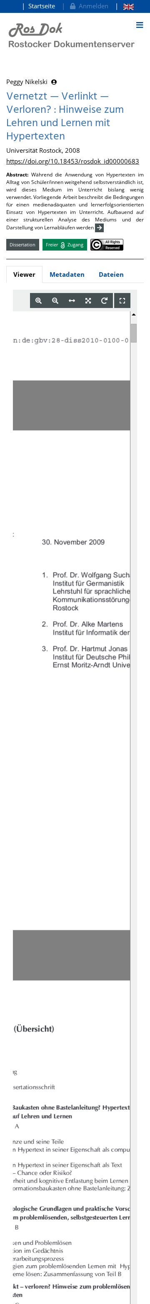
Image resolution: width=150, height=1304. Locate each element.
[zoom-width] (71, 300)
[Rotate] (104, 300)
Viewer (24, 274)
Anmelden (91, 6)
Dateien (111, 274)
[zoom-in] (38, 300)
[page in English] (124, 6)
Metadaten (67, 274)
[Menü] (139, 25)
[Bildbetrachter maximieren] (122, 300)
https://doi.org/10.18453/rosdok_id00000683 (72, 161)
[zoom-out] (55, 300)
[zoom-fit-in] (88, 300)
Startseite (41, 6)
